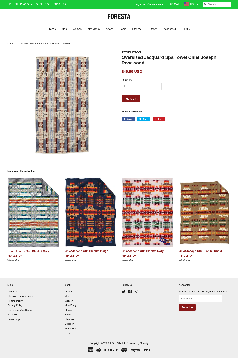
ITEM (185, 28)
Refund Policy (15, 300)
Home (122, 28)
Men (64, 28)
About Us (12, 291)
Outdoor (152, 28)
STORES (12, 314)
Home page (13, 319)
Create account (155, 4)
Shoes (109, 28)
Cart (176, 4)
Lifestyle (137, 28)
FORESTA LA (117, 343)
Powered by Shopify (137, 343)
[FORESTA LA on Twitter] (123, 292)
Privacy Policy (15, 305)
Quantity (127, 79)
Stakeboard (169, 28)
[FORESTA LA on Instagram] (136, 292)
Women (77, 28)
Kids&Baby (93, 28)
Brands (52, 28)
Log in (138, 4)
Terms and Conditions (19, 310)
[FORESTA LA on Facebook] (130, 292)
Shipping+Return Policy (20, 296)
